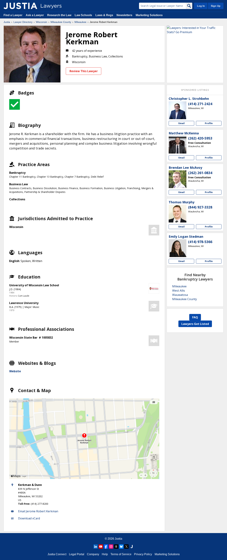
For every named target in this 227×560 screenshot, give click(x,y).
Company (93, 554)
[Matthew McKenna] (177, 145)
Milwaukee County (61, 22)
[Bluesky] (121, 546)
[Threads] (116, 546)
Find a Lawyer (13, 15)
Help (105, 554)
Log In (201, 5)
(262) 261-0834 (200, 173)
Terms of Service (120, 554)
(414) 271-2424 (200, 104)
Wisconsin (41, 22)
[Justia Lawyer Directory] (20, 6)
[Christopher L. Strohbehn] (177, 110)
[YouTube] (101, 546)
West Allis (178, 290)
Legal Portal (76, 554)
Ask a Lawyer (35, 15)
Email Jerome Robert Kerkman (38, 511)
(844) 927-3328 (200, 207)
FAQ (195, 317)
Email (181, 123)
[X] (126, 546)
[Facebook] (106, 546)
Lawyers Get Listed (195, 324)
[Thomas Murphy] (177, 213)
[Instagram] (111, 546)
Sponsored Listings (195, 89)
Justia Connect (57, 554)
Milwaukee (80, 22)
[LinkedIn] (95, 546)
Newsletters (124, 15)
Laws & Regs (104, 15)
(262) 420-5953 (200, 138)
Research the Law (59, 15)
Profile (209, 123)
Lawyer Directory (22, 22)
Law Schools (83, 15)
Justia (7, 22)
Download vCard (29, 518)
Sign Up (215, 5)
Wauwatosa (180, 295)
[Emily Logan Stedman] (177, 248)
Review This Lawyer (84, 71)
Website (15, 371)
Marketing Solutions (149, 15)
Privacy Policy (143, 554)
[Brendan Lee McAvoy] (177, 179)
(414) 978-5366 (200, 241)
